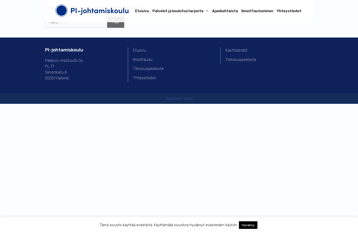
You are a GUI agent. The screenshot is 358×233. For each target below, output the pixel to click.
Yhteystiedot (289, 11)
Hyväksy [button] (248, 225)
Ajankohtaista (225, 11)
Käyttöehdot (236, 50)
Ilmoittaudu (142, 59)
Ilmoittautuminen (257, 11)
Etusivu (142, 11)
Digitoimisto (174, 98)
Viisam (188, 98)
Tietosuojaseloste (148, 68)
